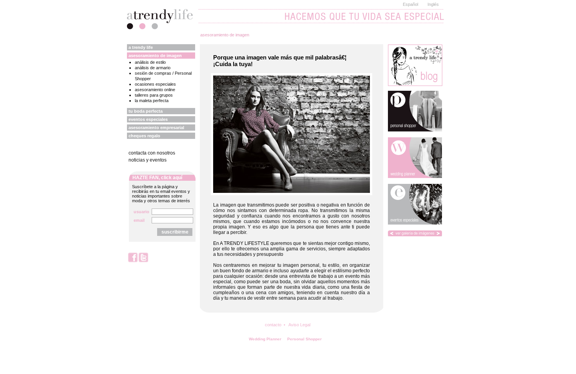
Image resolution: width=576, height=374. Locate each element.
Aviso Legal (299, 324)
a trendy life (141, 47)
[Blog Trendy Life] (415, 65)
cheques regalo (144, 135)
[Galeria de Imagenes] (415, 233)
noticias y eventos (148, 160)
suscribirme (174, 232)
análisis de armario (152, 67)
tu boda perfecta (146, 111)
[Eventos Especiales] (415, 204)
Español (410, 4)
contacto (273, 324)
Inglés (433, 4)
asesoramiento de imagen (224, 34)
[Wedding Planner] (415, 157)
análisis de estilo (150, 62)
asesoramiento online (155, 89)
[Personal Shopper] (415, 111)
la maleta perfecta (151, 100)
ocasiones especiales (155, 84)
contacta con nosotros (152, 153)
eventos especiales (148, 119)
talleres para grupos (154, 95)
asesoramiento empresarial (156, 127)
